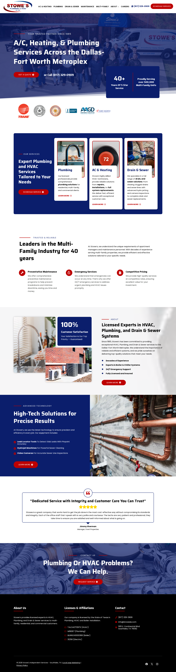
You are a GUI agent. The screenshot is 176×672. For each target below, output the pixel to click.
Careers (125, 6)
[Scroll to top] (170, 662)
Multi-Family (102, 6)
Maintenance (87, 6)
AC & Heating (45, 6)
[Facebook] (146, 664)
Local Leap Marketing (71, 662)
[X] (152, 664)
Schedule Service (162, 6)
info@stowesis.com (127, 622)
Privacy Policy (22, 665)
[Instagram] (157, 664)
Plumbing (58, 6)
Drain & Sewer (72, 6)
